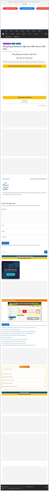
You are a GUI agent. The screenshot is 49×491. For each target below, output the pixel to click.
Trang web (4, 237)
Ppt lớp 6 (13, 43)
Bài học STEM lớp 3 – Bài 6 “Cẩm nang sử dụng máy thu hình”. (14, 343)
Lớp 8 (12, 33)
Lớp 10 (23, 33)
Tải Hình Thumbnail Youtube (24, 258)
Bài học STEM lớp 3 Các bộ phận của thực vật (11, 329)
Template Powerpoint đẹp (24, 394)
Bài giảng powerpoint (6, 43)
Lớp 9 (18, 33)
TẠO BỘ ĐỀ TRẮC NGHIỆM (27, 8)
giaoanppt (10, 51)
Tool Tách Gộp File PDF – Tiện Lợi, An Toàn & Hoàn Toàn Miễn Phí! (15, 339)
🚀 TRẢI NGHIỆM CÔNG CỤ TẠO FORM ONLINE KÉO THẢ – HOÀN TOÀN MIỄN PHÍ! (18, 333)
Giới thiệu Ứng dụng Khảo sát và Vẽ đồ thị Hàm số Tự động (13, 341)
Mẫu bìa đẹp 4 (6, 179)
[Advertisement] (24, 20)
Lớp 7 (6, 33)
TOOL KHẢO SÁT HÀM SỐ (10, 8)
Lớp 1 (11, 31)
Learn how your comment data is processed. (29, 245)
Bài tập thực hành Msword (7, 337)
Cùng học (16, 36)
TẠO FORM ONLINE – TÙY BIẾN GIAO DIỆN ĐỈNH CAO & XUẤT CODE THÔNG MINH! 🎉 (28, 1)
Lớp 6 (39, 31)
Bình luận (4, 209)
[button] (7, 31)
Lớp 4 (28, 31)
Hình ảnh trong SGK (24, 392)
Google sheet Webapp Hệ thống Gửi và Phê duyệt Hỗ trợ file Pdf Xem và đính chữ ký (18, 345)
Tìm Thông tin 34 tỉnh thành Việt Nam (24, 256)
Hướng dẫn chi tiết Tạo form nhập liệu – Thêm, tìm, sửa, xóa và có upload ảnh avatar (19, 327)
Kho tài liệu (8, 36)
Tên (3, 225)
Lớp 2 (17, 31)
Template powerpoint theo (19, 62)
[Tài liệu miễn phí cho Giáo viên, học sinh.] (3, 33)
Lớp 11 (29, 33)
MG (6, 31)
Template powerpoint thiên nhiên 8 (38, 179)
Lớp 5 (34, 31)
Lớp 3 (22, 31)
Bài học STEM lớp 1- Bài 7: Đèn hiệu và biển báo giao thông (13, 335)
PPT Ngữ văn (18, 43)
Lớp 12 (36, 33)
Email (3, 231)
